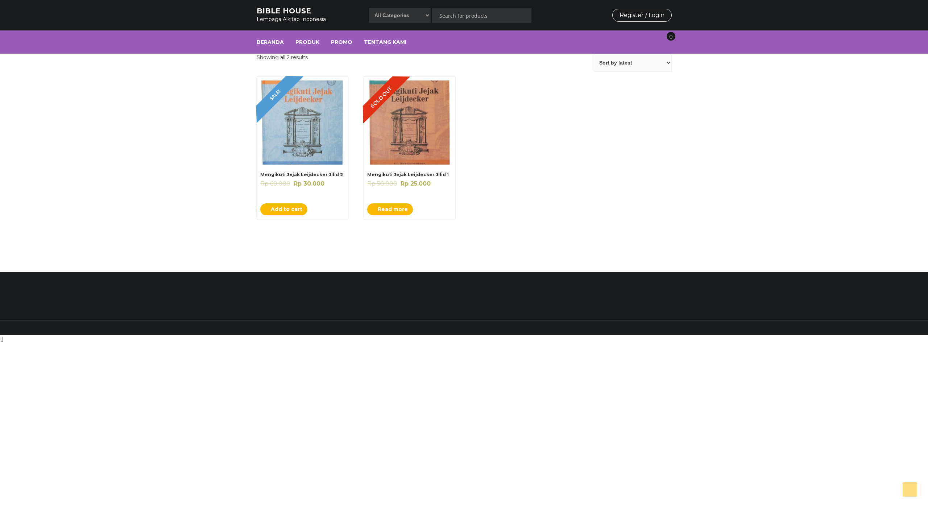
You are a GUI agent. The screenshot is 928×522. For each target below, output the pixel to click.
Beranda (270, 42)
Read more (392, 209)
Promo (341, 42)
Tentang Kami (385, 42)
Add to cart (285, 209)
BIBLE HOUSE (284, 10)
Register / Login (642, 15)
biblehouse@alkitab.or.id (603, 294)
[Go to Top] (910, 489)
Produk (307, 42)
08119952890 (445, 294)
